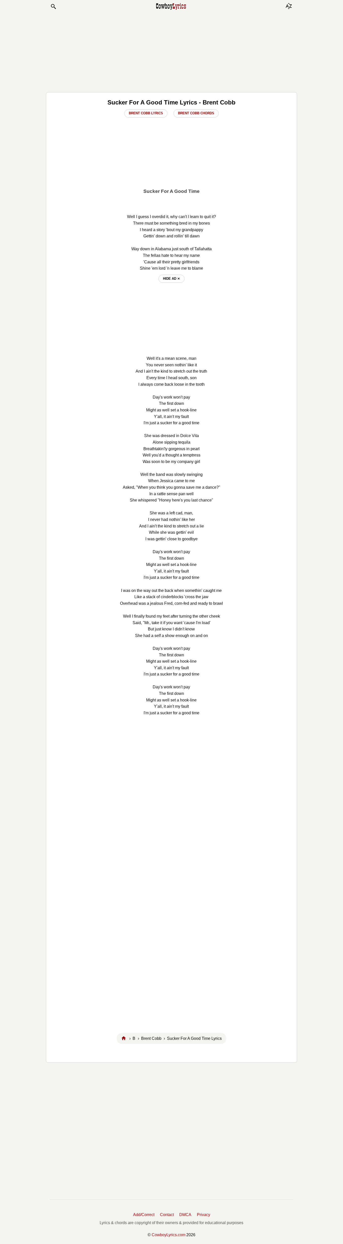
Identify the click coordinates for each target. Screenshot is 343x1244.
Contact (167, 1215)
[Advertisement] (171, 51)
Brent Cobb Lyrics (146, 113)
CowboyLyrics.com (168, 1235)
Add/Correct (143, 1215)
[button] (53, 6)
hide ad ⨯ (171, 278)
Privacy (203, 1215)
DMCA (185, 1215)
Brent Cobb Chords (196, 113)
